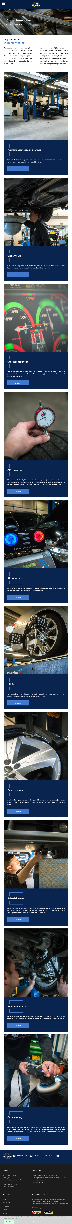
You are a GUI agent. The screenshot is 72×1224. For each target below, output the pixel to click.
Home (4, 1199)
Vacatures (6, 1206)
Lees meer (18, 169)
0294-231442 (13, 1184)
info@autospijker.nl (13, 1187)
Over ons (6, 1209)
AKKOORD (9, 1221)
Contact (5, 1213)
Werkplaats (6, 1202)
